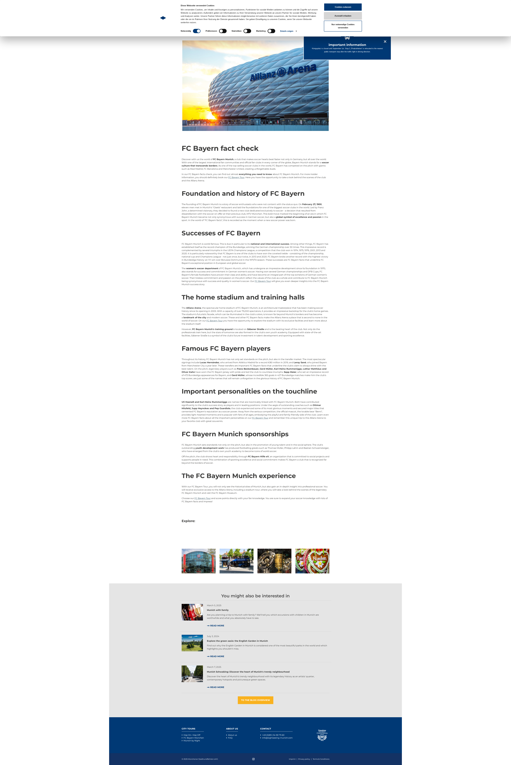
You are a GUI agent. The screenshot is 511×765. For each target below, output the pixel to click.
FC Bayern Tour (236, 177)
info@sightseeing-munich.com (277, 738)
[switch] (223, 31)
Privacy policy (304, 759)
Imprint (292, 759)
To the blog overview (255, 700)
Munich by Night (192, 740)
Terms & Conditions (321, 759)
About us (232, 735)
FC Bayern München (194, 738)
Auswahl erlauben (343, 16)
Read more (217, 625)
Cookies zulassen (343, 7)
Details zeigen (286, 31)
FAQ (230, 738)
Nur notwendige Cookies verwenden (343, 26)
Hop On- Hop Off (192, 735)
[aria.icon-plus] (199, 561)
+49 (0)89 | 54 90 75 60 (273, 735)
